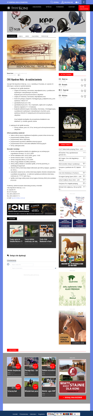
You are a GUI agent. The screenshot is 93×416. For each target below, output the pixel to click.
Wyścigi (48, 7)
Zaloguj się (68, 2)
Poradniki (60, 7)
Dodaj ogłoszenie (84, 8)
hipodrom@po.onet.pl (18, 198)
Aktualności (12, 36)
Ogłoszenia (37, 7)
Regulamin (41, 414)
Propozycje (44, 36)
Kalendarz (33, 414)
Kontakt (72, 7)
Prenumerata (24, 414)
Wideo (27, 36)
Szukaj (56, 2)
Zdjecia (21, 36)
